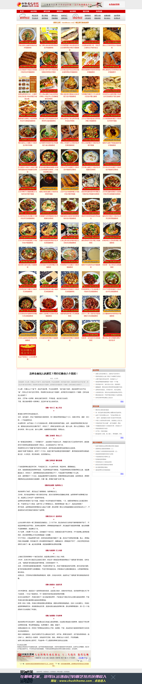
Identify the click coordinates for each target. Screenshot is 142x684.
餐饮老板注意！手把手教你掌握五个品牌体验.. (109, 395)
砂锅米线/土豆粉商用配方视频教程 (111, 242)
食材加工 (64, 15)
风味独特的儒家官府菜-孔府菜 (104, 454)
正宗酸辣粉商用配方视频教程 (69, 339)
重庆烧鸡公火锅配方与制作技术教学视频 (27, 144)
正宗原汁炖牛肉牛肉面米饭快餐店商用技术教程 (48, 71)
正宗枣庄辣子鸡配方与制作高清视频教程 (27, 290)
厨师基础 (45, 18)
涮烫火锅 (97, 15)
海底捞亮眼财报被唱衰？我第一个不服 (107, 382)
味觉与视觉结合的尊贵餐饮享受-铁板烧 (107, 446)
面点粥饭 (45, 15)
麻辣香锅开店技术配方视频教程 (91, 242)
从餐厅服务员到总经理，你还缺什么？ (107, 379)
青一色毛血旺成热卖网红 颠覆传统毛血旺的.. (109, 412)
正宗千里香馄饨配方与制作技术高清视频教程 (112, 290)
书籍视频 (54, 18)
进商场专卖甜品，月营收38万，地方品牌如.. (108, 389)
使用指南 (66, 671)
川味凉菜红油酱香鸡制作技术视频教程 (27, 47)
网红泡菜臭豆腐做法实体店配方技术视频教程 (69, 95)
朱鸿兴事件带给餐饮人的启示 (104, 397)
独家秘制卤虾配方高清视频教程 (69, 315)
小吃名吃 (88, 18)
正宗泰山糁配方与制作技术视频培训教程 (91, 168)
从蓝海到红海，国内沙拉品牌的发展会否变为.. (109, 392)
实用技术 (117, 18)
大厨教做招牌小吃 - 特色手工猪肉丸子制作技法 (91, 47)
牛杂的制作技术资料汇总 (103, 456)
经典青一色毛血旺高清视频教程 (91, 339)
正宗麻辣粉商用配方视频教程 (48, 339)
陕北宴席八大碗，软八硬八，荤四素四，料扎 (109, 434)
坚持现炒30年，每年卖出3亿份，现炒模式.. (108, 384)
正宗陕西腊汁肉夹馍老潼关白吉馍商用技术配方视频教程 (69, 48)
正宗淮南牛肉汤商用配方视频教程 (48, 266)
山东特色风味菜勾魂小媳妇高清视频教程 (48, 290)
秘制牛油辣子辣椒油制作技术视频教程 (112, 144)
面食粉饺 (97, 18)
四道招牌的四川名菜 (101, 428)
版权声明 (39, 671)
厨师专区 (24, 17)
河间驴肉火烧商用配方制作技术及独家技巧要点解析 (112, 95)
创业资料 (73, 11)
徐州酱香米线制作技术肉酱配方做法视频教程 (48, 144)
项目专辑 (86, 11)
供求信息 (99, 11)
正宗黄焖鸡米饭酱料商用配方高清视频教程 (27, 315)
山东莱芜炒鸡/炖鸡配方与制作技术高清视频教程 (27, 217)
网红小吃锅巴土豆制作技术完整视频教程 (69, 144)
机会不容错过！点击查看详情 (27, 358)
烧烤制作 (88, 15)
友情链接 (53, 671)
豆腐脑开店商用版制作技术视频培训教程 (48, 217)
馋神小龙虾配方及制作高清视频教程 (48, 315)
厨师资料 (60, 11)
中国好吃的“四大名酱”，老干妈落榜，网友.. (108, 423)
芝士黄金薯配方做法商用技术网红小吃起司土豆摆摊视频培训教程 (48, 96)
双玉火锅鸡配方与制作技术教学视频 (91, 144)
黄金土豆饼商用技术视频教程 (112, 47)
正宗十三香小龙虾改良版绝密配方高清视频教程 (91, 315)
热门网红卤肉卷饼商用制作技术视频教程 (48, 47)
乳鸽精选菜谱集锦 (101, 459)
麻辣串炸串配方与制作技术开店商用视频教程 (112, 217)
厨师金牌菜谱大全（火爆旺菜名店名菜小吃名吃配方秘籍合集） (27, 96)
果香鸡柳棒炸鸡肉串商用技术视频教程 (91, 71)
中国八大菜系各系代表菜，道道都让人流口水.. (109, 420)
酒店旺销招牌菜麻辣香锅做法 (91, 217)
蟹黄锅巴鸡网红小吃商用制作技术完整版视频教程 (27, 120)
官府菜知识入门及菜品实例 (103, 462)
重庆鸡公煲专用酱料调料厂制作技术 (112, 339)
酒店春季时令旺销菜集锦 (103, 470)
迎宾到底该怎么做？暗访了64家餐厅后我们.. (108, 376)
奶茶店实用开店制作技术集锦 (104, 464)
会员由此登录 (114, 4)
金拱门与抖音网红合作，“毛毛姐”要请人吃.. (108, 415)
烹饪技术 (35, 18)
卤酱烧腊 (107, 15)
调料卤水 (54, 15)
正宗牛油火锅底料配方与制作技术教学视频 (69, 193)
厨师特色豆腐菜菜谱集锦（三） (105, 448)
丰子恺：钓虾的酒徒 (101, 431)
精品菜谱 (35, 15)
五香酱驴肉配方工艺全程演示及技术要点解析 (91, 95)
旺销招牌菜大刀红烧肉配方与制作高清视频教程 (91, 290)
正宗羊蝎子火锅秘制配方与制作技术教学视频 (27, 193)
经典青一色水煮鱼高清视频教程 (112, 266)
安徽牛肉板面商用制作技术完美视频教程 (48, 242)
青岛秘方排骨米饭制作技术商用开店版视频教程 (48, 120)
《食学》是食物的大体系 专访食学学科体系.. (109, 418)
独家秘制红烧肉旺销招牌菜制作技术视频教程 (69, 217)
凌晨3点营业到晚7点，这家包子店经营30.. (108, 374)
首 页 (22, 11)
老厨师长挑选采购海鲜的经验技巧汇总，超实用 (39, 663)
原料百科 (64, 18)
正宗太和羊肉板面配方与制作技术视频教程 (27, 242)
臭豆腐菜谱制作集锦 (101, 467)
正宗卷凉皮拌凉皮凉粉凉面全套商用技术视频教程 (69, 71)
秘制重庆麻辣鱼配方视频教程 (27, 266)
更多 (122, 401)
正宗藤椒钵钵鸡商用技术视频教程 (112, 315)
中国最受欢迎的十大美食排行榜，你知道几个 (109, 426)
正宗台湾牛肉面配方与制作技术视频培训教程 (69, 168)
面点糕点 (107, 18)
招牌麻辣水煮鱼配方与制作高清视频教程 (69, 290)
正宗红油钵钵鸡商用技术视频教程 (27, 339)
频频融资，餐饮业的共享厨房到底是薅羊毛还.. (109, 387)
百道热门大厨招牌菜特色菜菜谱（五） (107, 451)
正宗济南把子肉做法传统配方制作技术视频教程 (27, 71)
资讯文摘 (47, 11)
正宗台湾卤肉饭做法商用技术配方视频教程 (91, 120)
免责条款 (46, 671)
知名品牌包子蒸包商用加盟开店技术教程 (69, 120)
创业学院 (34, 11)
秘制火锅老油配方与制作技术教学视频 (48, 193)
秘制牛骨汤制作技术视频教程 (91, 266)
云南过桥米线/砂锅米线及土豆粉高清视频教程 (69, 242)
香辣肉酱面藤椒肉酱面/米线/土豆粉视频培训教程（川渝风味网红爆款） (48, 169)
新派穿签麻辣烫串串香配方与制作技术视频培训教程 (91, 193)
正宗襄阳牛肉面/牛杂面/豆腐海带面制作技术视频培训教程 (27, 169)
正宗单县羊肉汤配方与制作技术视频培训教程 (112, 168)
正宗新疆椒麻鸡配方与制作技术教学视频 (112, 120)
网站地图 (60, 671)
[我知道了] (114, 678)
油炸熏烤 (117, 15)
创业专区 (77, 17)
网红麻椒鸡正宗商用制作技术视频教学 (112, 71)
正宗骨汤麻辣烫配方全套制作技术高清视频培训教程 (112, 193)
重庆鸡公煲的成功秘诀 (102, 410)
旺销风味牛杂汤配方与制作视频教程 (69, 266)
